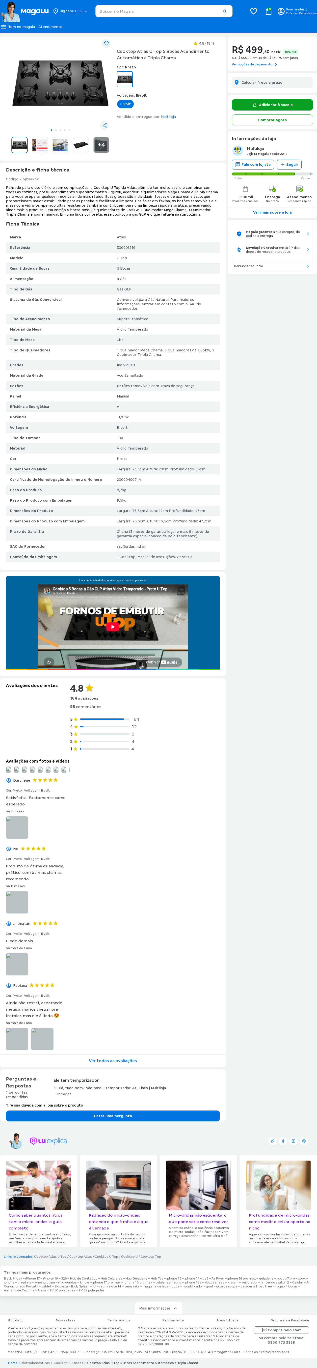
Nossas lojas (65, 1320)
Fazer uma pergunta (113, 1116)
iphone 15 (173, 1278)
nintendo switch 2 (275, 1282)
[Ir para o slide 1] (51, 130)
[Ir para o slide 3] (60, 130)
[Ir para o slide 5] (69, 130)
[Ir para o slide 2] (56, 130)
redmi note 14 (110, 1286)
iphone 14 (192, 1278)
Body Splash (80, 1286)
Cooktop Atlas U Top (50, 1256)
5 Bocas (77, 1363)
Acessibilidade (227, 1320)
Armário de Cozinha (19, 1290)
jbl (94, 1286)
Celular (297, 1282)
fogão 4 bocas (286, 1286)
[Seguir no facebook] (283, 1141)
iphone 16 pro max (241, 1278)
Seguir (292, 165)
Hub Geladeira (137, 1278)
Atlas (121, 237)
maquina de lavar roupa (161, 1286)
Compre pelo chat (284, 1330)
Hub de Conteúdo (84, 1278)
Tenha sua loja (119, 1320)
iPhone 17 (32, 1278)
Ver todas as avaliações (113, 1060)
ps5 (205, 1278)
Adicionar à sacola (276, 105)
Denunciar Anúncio (248, 266)
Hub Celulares (111, 1278)
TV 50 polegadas (62, 1290)
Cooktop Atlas (80, 1256)
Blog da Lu (16, 1320)
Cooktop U (129, 1256)
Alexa (42, 1290)
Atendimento (50, 27)
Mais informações (155, 1308)
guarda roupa (226, 1286)
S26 (64, 1278)
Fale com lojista (256, 165)
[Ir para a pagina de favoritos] (253, 11)
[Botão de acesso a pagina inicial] (24, 11)
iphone (9, 1282)
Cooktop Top (151, 1256)
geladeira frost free (256, 1286)
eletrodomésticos (35, 1363)
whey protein (44, 1282)
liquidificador (193, 1286)
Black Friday (13, 1278)
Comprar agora (272, 120)
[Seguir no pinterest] (304, 1141)
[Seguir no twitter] (272, 1141)
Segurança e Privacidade (290, 1320)
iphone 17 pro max (106, 1282)
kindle (84, 1282)
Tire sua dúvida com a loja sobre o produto (44, 1105)
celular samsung (168, 1282)
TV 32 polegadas (92, 1290)
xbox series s (215, 1282)
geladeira (266, 1278)
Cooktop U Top (106, 1256)
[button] (225, 11)
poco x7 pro (286, 1278)
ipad (209, 1286)
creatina (24, 1282)
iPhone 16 (50, 1278)
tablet (46, 1286)
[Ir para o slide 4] (65, 130)
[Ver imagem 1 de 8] (60, 83)
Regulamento (173, 1320)
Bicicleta (61, 1286)
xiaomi (233, 1282)
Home (12, 1363)
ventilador (249, 1282)
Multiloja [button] (168, 117)
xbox (302, 1278)
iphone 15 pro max (138, 1282)
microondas (67, 1282)
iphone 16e (193, 1282)
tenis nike (131, 1286)
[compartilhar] (104, 125)
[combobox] (164, 11)
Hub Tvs (157, 1278)
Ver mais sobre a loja (272, 212)
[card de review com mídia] (17, 827)
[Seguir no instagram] (293, 1141)
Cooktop (60, 1363)
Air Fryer (217, 1278)
